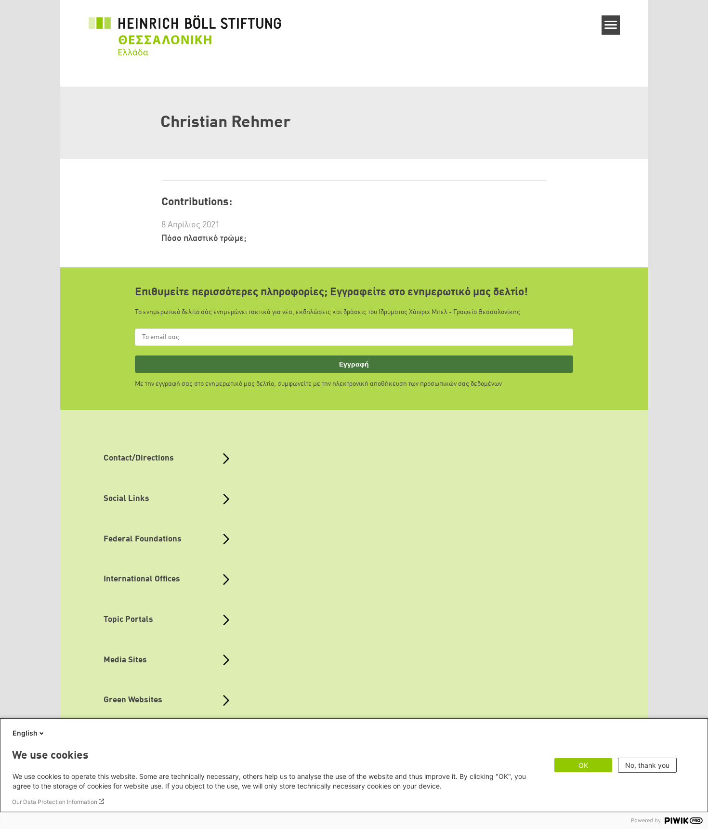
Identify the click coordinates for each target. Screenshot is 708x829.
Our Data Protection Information (54, 801)
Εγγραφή (354, 364)
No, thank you (647, 765)
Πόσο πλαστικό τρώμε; (203, 238)
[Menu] (611, 25)
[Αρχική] (185, 29)
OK (583, 765)
